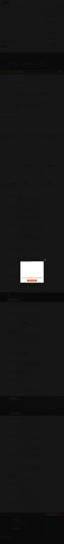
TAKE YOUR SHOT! (32, 280)
